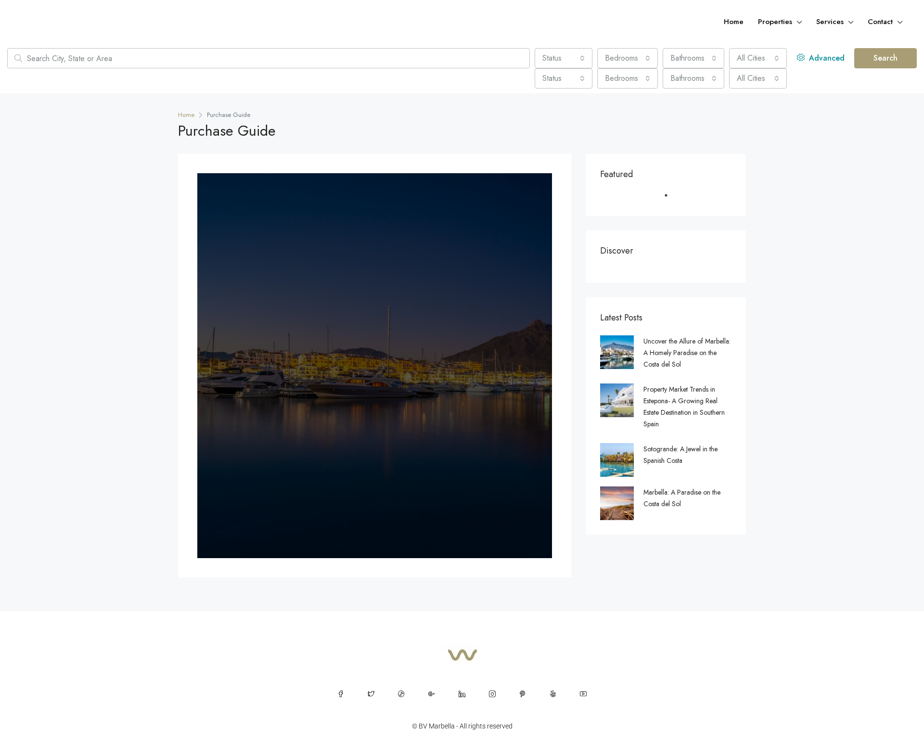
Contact (880, 21)
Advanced (826, 58)
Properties (775, 21)
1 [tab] (671, 199)
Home (734, 21)
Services (830, 21)
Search (885, 58)
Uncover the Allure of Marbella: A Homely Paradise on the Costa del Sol (687, 352)
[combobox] (563, 58)
